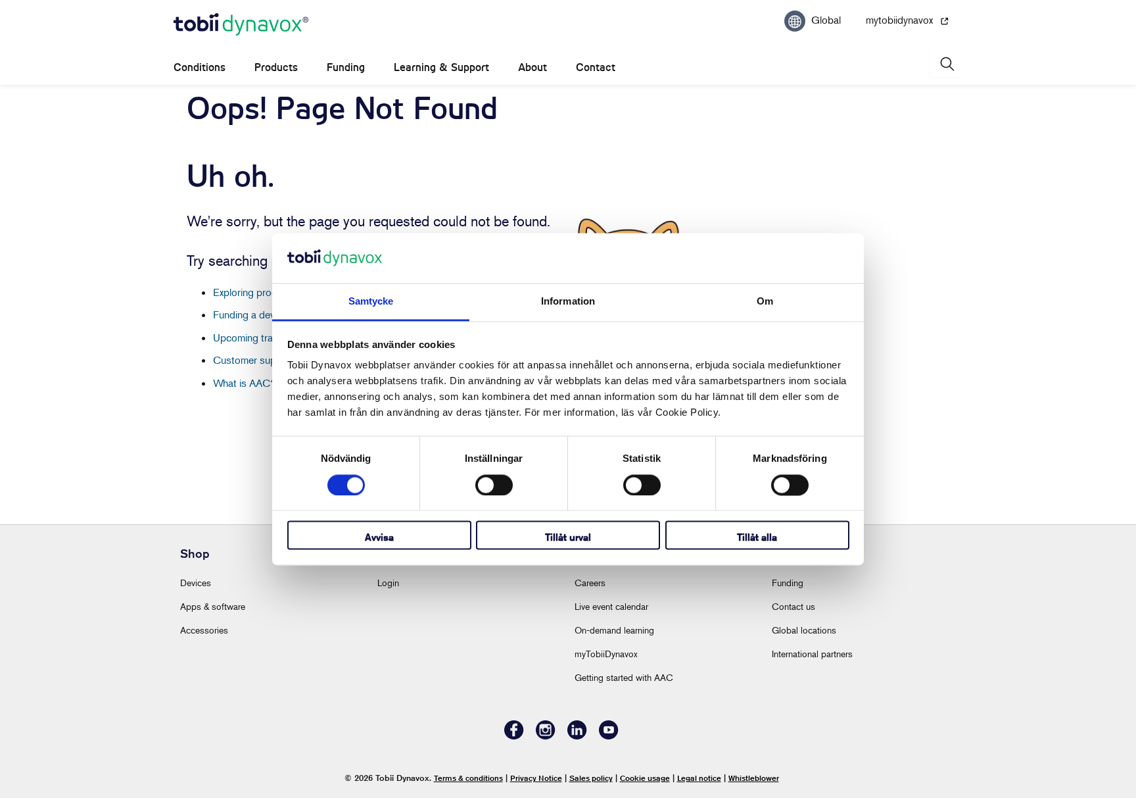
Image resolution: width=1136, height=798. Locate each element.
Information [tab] (568, 301)
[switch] (494, 484)
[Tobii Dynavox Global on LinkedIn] (577, 735)
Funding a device (250, 314)
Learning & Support (441, 67)
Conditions (199, 67)
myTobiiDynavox (606, 653)
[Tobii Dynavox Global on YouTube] (608, 735)
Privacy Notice (536, 778)
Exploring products (254, 292)
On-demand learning (614, 630)
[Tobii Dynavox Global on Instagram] (545, 735)
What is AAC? (244, 382)
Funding (346, 67)
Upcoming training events (269, 337)
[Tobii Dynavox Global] (241, 25)
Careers (590, 582)
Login (388, 582)
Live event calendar (611, 606)
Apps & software (212, 606)
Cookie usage (645, 778)
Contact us (793, 606)
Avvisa (379, 538)
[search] (946, 64)
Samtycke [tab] (371, 301)
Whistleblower (753, 778)
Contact (595, 67)
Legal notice (699, 778)
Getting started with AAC (624, 677)
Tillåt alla (757, 538)
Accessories (204, 630)
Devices (195, 582)
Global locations (804, 630)
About (532, 67)
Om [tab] (765, 301)
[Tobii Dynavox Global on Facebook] (514, 735)
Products (276, 67)
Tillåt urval (568, 538)
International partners (812, 653)
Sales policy (591, 778)
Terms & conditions (468, 778)
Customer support (254, 359)
